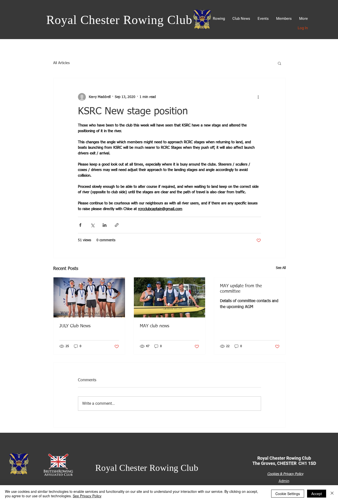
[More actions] (258, 97)
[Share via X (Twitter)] (92, 225)
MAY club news (154, 326)
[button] (219, 18)
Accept (316, 493)
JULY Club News (75, 326)
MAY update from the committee (241, 289)
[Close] (332, 493)
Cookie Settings (287, 493)
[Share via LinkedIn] (104, 225)
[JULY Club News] (89, 297)
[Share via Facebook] (80, 225)
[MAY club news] (169, 297)
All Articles (61, 63)
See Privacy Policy (87, 495)
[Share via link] (116, 225)
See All (281, 268)
